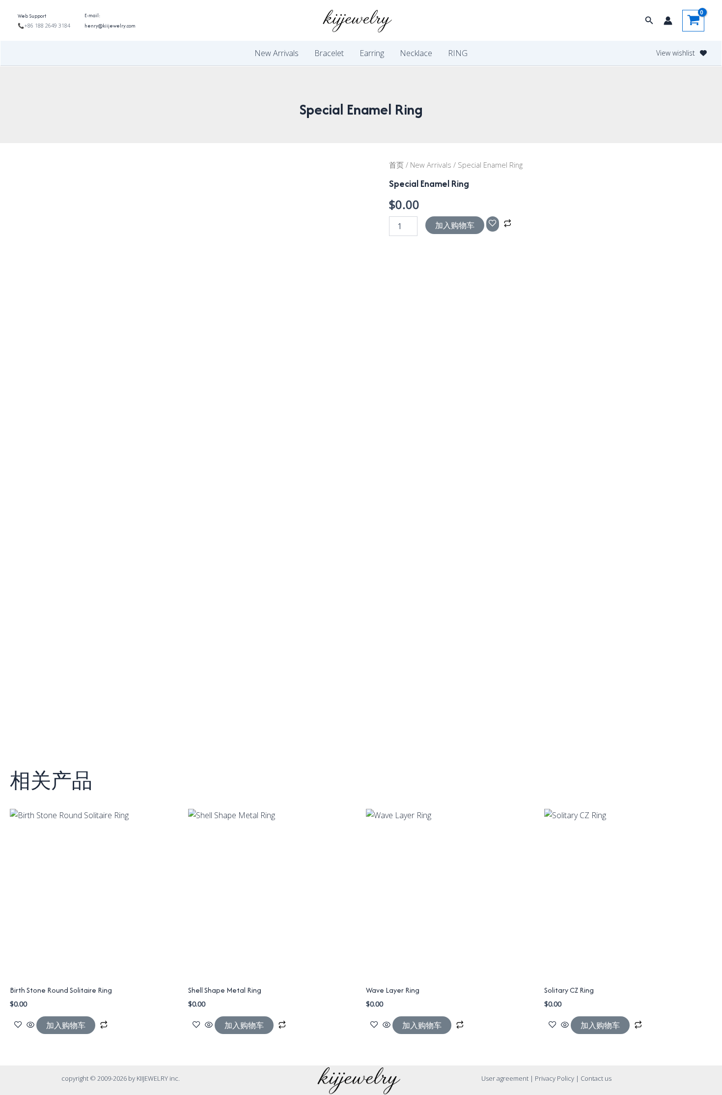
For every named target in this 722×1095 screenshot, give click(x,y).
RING (458, 53)
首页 (396, 165)
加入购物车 (454, 225)
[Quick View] (30, 1025)
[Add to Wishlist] (492, 223)
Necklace (416, 53)
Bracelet (329, 53)
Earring (372, 53)
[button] (649, 20)
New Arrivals (276, 53)
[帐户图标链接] (668, 20)
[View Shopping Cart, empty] (693, 20)
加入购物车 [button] (65, 1025)
